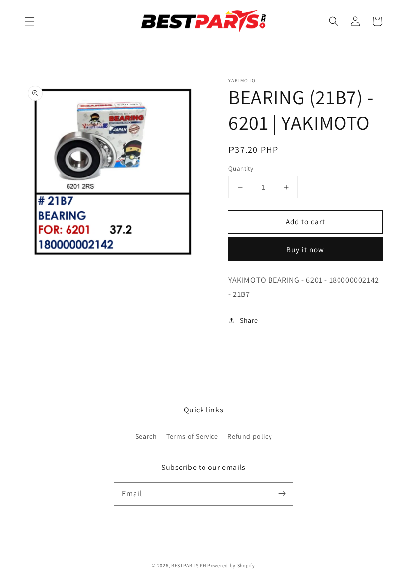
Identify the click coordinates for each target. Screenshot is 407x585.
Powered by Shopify (231, 565)
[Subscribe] (282, 494)
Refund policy (249, 436)
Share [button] (249, 320)
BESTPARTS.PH (188, 565)
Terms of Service (192, 436)
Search (146, 436)
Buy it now (305, 249)
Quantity (240, 168)
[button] (30, 21)
